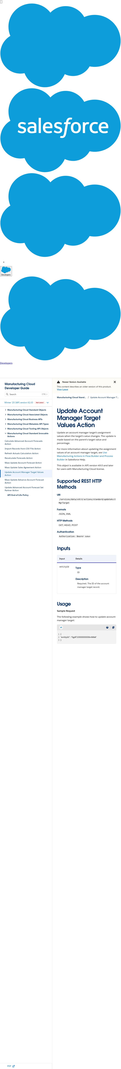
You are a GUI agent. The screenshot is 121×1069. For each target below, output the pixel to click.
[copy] (113, 627)
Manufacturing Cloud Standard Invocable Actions (71, 397)
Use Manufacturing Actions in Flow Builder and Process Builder (85, 456)
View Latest (62, 389)
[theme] (107, 627)
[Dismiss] (114, 381)
